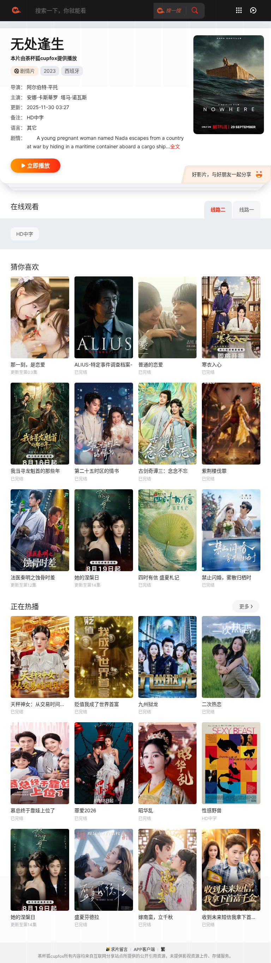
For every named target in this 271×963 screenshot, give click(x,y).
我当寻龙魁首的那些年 (35, 471)
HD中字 (24, 234)
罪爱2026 (85, 810)
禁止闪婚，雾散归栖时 (226, 577)
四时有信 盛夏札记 (158, 577)
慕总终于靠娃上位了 (33, 810)
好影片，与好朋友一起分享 (221, 174)
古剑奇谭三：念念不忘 (163, 471)
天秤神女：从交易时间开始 (40, 704)
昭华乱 (145, 810)
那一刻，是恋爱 (28, 364)
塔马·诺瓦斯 (74, 97)
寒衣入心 (212, 364)
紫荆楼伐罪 (214, 471)
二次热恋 (212, 704)
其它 (32, 128)
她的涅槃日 (86, 577)
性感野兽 (212, 810)
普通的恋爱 (150, 364)
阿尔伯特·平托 (42, 87)
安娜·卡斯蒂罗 (42, 97)
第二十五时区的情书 (96, 471)
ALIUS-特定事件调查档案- (103, 364)
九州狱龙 (148, 704)
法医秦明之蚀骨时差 (33, 577)
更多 (244, 606)
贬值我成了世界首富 (96, 704)
